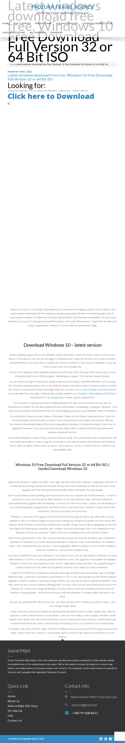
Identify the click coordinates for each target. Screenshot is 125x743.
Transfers (56, 32)
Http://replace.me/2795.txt (101, 393)
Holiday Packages (67, 23)
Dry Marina (15, 711)
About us (14, 701)
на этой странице (88, 389)
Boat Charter (22, 23)
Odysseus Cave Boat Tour (97, 23)
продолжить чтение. (62, 397)
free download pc (52, 309)
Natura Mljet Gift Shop (23, 706)
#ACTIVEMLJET (37, 32)
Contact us (15, 720)
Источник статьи (62, 441)
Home (5, 23)
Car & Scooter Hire (13, 32)
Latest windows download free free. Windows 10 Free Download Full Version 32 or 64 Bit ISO (60, 77)
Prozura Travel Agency (62, 9)
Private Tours (43, 23)
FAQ (10, 715)
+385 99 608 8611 (85, 713)
